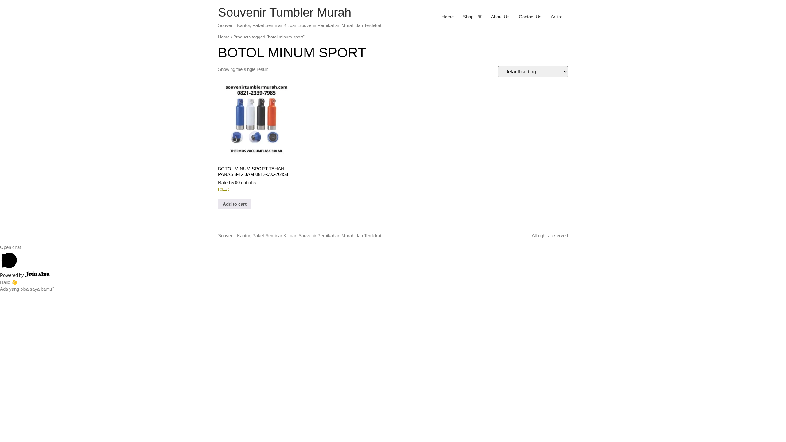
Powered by (12, 275)
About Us (500, 16)
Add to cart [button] (235, 204)
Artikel (557, 16)
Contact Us (530, 16)
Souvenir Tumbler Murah (284, 12)
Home (448, 16)
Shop (468, 16)
